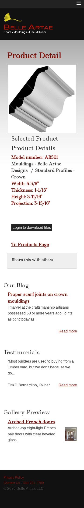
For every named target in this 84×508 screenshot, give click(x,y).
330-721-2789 (33, 483)
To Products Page (30, 244)
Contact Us (12, 483)
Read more (68, 331)
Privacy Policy (14, 477)
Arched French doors (31, 422)
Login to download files (32, 227)
